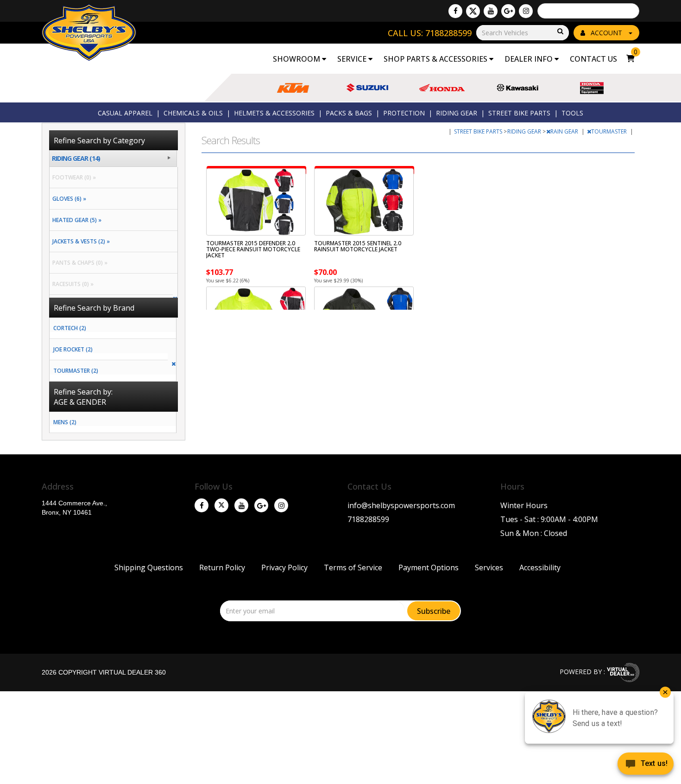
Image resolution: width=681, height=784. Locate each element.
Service (352, 59)
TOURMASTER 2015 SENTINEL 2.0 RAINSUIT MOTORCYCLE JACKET (357, 246)
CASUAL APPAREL (125, 112)
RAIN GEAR (565, 131)
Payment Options (428, 567)
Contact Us (593, 59)
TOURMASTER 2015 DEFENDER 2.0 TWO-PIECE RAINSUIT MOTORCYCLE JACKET (253, 249)
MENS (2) (64, 422)
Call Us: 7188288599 (430, 32)
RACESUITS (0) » (72, 284)
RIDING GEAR (456, 112)
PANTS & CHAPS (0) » (78, 263)
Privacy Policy (284, 567)
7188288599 (368, 519)
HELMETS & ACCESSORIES (274, 112)
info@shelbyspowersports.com (401, 505)
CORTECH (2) (69, 328)
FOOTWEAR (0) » (73, 177)
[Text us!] (645, 765)
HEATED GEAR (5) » (75, 220)
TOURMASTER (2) (75, 371)
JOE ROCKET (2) (73, 349)
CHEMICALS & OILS (193, 112)
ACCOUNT (606, 32)
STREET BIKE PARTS (519, 112)
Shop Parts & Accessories (436, 59)
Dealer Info (529, 59)
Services (489, 567)
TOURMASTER (609, 131)
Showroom (297, 59)
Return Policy (222, 567)
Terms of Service (353, 567)
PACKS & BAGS (349, 112)
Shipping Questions (148, 567)
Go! (559, 32)
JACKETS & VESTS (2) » (80, 241)
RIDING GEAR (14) (76, 158)
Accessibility (540, 567)
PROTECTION (404, 112)
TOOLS (572, 112)
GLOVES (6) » (68, 199)
